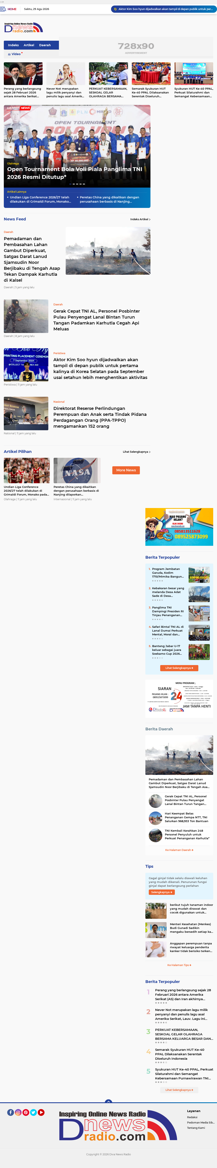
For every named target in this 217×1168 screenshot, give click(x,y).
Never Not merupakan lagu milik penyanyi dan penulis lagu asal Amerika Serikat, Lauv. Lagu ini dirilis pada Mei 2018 (65, 92)
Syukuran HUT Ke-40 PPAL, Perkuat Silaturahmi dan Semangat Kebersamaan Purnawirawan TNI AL (184, 1073)
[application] (108, 1164)
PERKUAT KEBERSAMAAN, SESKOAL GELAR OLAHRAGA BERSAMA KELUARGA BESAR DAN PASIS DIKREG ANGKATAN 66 (108, 92)
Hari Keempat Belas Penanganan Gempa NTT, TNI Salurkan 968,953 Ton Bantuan (186, 817)
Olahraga (13, 163)
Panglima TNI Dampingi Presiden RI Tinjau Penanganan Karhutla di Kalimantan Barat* (168, 611)
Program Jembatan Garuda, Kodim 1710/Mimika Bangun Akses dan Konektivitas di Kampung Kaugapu (167, 573)
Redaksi (192, 1117)
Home (12, 9)
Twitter (35, 1118)
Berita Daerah (159, 729)
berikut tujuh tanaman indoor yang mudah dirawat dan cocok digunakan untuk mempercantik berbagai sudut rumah (191, 909)
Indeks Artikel (139, 219)
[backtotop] (108, 1103)
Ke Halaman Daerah (178, 850)
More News (126, 470)
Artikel (29, 45)
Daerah (45, 45)
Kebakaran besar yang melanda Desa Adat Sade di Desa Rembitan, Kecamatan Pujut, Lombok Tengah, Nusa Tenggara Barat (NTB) (168, 592)
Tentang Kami (196, 1127)
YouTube (44, 1118)
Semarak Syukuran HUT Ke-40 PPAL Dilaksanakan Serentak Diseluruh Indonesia (150, 92)
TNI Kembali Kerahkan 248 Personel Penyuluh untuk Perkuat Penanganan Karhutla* (187, 834)
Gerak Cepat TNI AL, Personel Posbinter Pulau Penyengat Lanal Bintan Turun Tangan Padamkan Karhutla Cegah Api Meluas (96, 320)
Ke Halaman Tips (178, 965)
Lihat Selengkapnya (135, 451)
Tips (149, 866)
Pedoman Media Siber (201, 1122)
